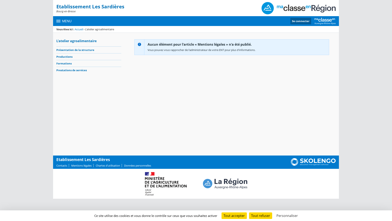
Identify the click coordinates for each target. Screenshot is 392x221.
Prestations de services (71, 70)
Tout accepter (234, 215)
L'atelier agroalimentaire (76, 41)
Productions (64, 57)
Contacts (61, 165)
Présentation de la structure (75, 50)
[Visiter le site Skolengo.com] (313, 165)
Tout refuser (260, 215)
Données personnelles (137, 165)
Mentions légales (81, 165)
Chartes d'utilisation (108, 165)
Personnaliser (287, 215)
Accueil (79, 29)
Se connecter (301, 21)
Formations (64, 63)
